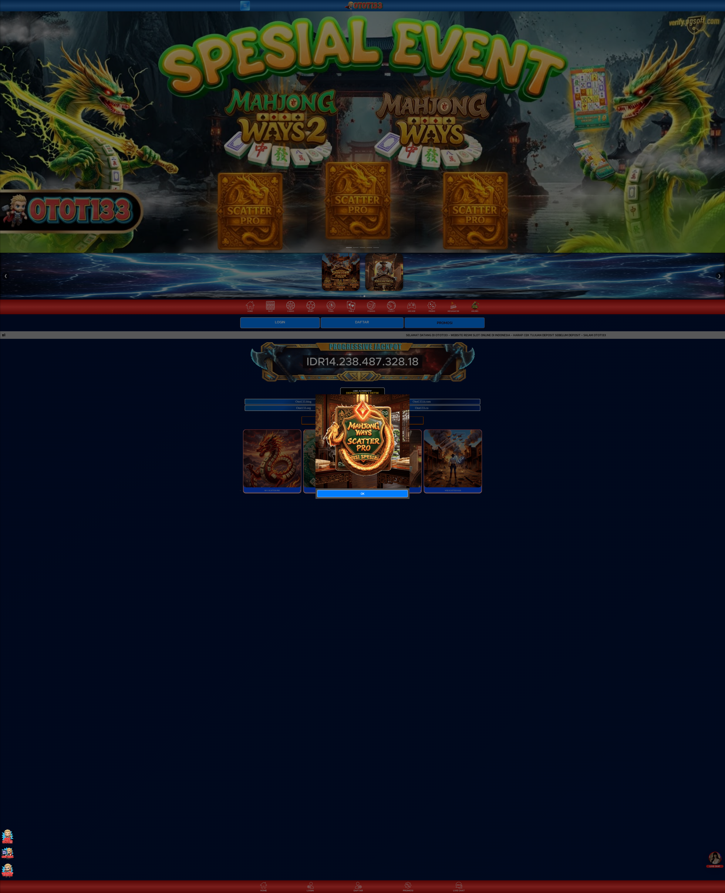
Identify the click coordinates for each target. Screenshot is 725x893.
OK (363, 493)
